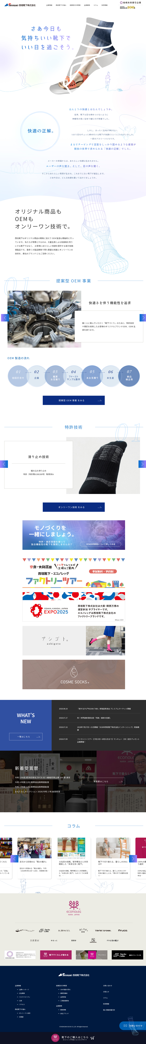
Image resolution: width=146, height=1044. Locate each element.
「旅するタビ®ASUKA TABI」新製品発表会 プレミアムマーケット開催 (104, 708)
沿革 (20, 1001)
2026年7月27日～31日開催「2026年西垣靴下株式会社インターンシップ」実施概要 (108, 728)
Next (133, 858)
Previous (5, 317)
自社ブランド (64, 1013)
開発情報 (63, 1010)
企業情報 (18, 986)
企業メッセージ (24, 989)
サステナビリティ (24, 997)
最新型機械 (63, 993)
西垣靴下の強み (20, 1009)
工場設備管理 (64, 1001)
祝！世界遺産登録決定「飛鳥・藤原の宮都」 (94, 718)
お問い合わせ (107, 986)
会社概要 (22, 993)
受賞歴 (21, 1017)
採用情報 (106, 1004)
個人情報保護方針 (109, 1010)
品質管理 (63, 997)
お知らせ (106, 992)
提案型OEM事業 (61, 986)
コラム (105, 998)
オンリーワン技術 (24, 1013)
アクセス (22, 1004)
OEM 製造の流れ (65, 989)
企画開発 (59, 1006)
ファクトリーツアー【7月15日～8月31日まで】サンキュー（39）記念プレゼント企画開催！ (108, 740)
